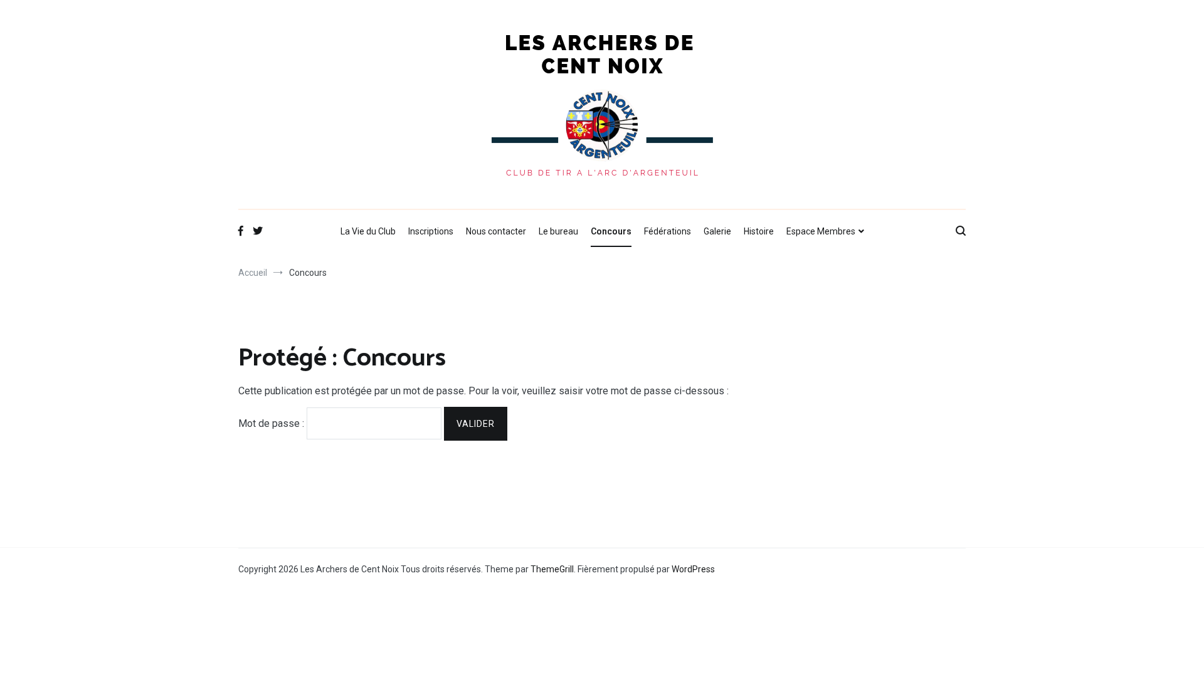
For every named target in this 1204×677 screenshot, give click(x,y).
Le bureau (558, 231)
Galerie (717, 231)
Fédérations (667, 231)
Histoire (759, 231)
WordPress (693, 569)
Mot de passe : (272, 423)
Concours (611, 231)
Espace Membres (820, 231)
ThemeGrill (552, 569)
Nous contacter (496, 231)
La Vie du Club (368, 231)
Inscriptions (430, 231)
